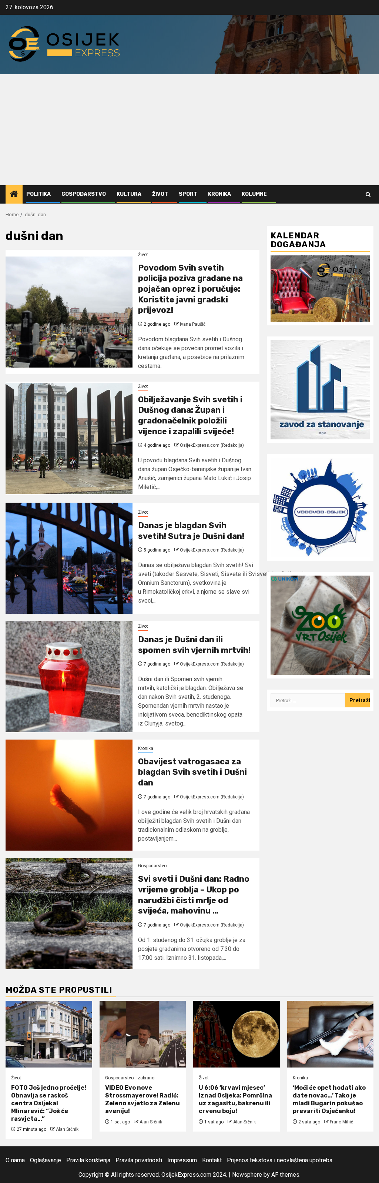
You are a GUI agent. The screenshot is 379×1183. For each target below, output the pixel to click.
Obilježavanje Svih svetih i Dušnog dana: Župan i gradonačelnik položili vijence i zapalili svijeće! (190, 415)
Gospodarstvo (83, 194)
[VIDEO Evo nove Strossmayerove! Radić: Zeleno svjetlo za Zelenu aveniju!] (143, 1034)
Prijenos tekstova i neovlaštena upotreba (279, 1160)
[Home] (14, 195)
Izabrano (145, 1077)
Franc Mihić (341, 1122)
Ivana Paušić (192, 324)
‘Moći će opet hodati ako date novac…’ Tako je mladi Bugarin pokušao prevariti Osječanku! (329, 1099)
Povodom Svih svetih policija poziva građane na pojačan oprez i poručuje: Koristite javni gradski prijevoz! (190, 289)
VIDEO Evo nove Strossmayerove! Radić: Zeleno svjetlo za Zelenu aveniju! (142, 1099)
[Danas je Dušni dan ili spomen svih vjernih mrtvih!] (69, 676)
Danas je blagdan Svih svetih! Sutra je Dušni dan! (191, 530)
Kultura (129, 194)
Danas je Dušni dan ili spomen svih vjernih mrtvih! (194, 644)
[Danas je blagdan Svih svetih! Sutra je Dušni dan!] (69, 558)
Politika (38, 194)
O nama (15, 1160)
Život (160, 194)
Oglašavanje (45, 1160)
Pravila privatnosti (138, 1160)
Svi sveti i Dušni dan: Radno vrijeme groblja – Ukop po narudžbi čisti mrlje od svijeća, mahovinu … (193, 895)
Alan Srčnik (67, 1129)
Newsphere (247, 1174)
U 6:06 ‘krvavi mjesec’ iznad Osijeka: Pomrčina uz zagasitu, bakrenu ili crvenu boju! (235, 1099)
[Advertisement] (189, 129)
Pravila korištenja (88, 1160)
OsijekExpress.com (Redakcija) (212, 445)
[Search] (368, 194)
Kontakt (212, 1160)
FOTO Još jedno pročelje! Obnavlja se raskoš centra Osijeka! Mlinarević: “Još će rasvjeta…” (48, 1103)
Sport (188, 194)
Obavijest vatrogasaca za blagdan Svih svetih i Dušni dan (192, 772)
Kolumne (254, 194)
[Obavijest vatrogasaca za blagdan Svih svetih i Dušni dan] (69, 795)
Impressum (182, 1160)
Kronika (219, 194)
